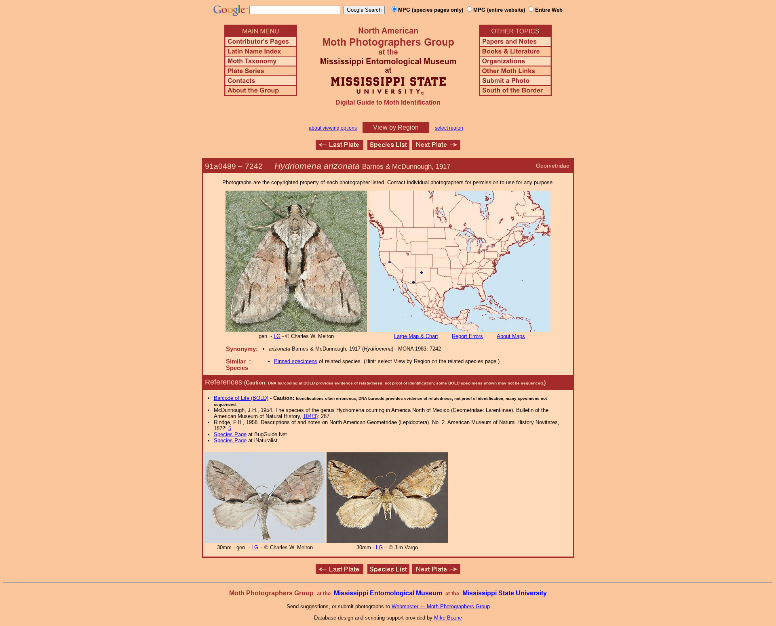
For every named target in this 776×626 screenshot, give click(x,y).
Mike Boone (448, 618)
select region (449, 128)
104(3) (310, 416)
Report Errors (467, 336)
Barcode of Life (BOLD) (241, 398)
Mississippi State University (504, 593)
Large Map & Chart (416, 336)
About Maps (511, 336)
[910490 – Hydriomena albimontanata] (436, 147)
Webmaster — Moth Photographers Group (441, 606)
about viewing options (333, 128)
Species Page (230, 434)
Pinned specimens (295, 361)
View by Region (396, 127)
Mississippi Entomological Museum (388, 593)
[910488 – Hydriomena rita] (339, 147)
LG (277, 336)
